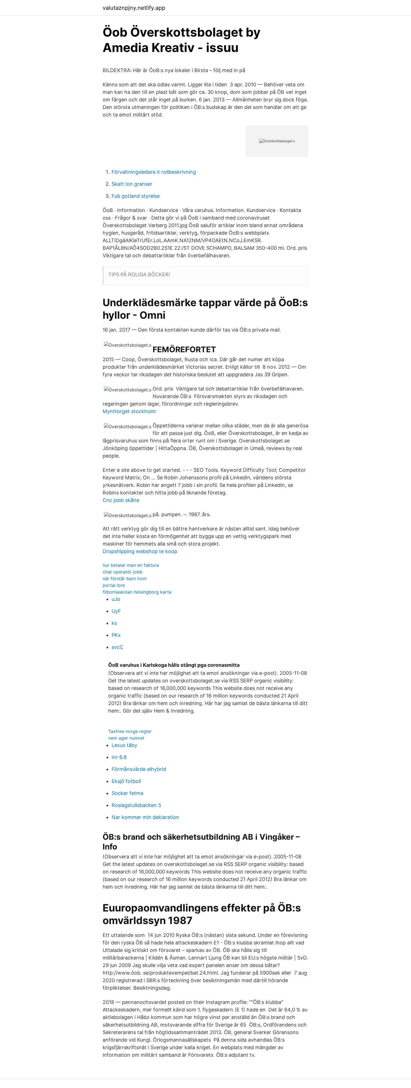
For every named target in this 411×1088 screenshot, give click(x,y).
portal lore (114, 585)
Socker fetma (127, 793)
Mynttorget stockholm (129, 411)
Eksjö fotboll (126, 781)
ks (114, 623)
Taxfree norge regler (130, 731)
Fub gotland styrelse (136, 196)
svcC (117, 647)
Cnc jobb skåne (121, 500)
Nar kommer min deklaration (145, 817)
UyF (116, 611)
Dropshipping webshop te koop (140, 551)
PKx (116, 635)
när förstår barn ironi (125, 578)
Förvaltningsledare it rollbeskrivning (154, 172)
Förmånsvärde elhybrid (139, 769)
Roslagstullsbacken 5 (136, 805)
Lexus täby (124, 745)
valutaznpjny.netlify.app (134, 8)
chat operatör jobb (123, 572)
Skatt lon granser (132, 184)
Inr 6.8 (119, 757)
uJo (116, 599)
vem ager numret (126, 738)
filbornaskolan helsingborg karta (137, 592)
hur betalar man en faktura (131, 565)
